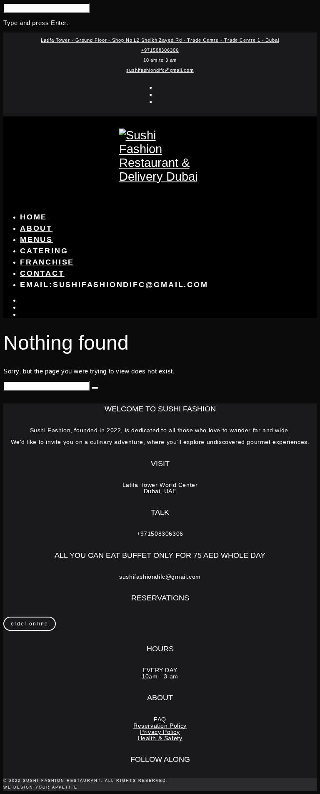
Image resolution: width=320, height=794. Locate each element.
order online (29, 624)
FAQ (160, 719)
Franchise (47, 262)
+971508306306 (160, 50)
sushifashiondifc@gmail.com (159, 70)
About (36, 228)
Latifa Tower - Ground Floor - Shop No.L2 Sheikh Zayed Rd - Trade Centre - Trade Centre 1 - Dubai (160, 40)
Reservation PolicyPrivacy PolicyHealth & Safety (160, 732)
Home (33, 217)
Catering (44, 251)
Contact (42, 273)
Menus (36, 239)
